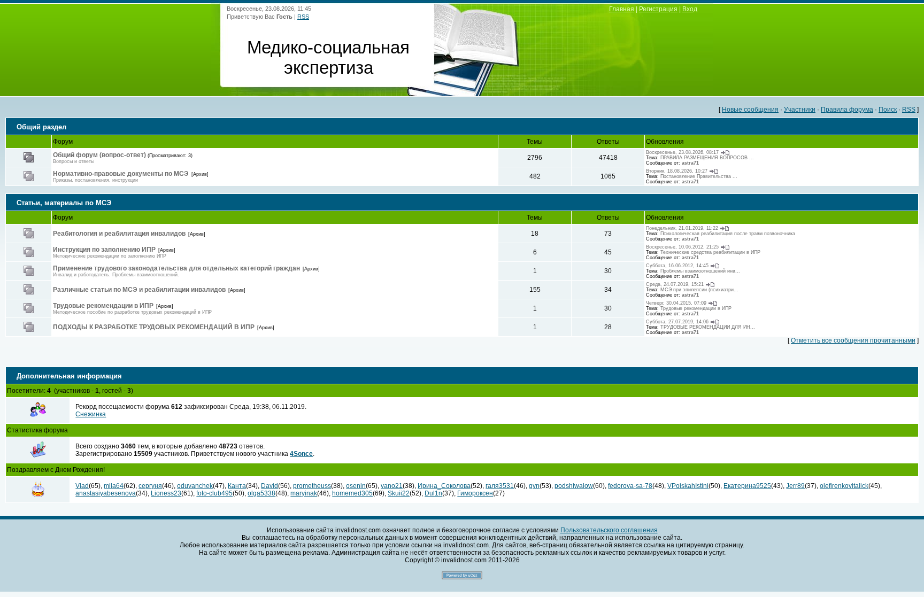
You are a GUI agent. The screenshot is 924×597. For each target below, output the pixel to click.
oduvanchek (195, 486)
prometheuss (312, 486)
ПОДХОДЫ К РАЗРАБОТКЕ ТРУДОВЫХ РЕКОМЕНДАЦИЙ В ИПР (154, 327)
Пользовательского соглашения (609, 530)
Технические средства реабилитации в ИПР (710, 252)
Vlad (82, 486)
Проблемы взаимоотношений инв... (700, 271)
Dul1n (433, 493)
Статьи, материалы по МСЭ (64, 203)
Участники (799, 109)
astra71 (690, 163)
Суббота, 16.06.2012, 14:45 (677, 265)
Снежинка (90, 414)
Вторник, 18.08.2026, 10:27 (676, 171)
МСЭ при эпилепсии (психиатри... (699, 289)
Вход (689, 9)
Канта (237, 486)
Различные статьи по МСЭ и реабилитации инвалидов (139, 289)
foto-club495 (214, 493)
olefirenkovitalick (844, 486)
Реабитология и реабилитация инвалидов (119, 233)
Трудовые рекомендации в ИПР (103, 305)
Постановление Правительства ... (698, 176)
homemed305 (352, 493)
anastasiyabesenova (105, 493)
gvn (534, 486)
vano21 (392, 486)
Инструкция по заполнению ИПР (104, 249)
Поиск (888, 109)
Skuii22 (399, 493)
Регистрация (658, 9)
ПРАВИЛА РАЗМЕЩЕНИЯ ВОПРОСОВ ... (707, 157)
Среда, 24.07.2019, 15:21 (675, 284)
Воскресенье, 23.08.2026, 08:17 (682, 152)
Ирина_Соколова (444, 486)
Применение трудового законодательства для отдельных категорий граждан (176, 268)
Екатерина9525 (747, 486)
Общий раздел (41, 127)
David (269, 486)
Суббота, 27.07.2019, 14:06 (677, 321)
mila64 (114, 486)
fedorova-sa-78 (630, 486)
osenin (356, 486)
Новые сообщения (750, 109)
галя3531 (500, 486)
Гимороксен (475, 493)
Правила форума (847, 109)
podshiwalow (574, 486)
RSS (303, 16)
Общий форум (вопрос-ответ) (99, 155)
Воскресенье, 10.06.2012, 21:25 (682, 247)
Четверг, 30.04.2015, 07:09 (676, 303)
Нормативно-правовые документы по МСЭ (121, 173)
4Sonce (301, 454)
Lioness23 (166, 493)
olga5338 (261, 493)
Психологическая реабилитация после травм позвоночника (727, 233)
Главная (621, 9)
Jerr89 (795, 486)
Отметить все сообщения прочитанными (853, 340)
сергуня (150, 486)
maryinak (303, 493)
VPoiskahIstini (688, 486)
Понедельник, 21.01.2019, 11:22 (682, 228)
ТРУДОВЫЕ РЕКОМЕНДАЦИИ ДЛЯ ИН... (707, 327)
